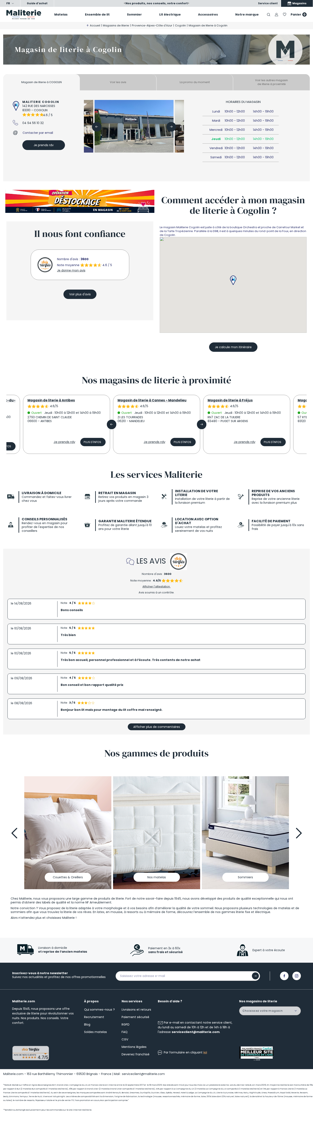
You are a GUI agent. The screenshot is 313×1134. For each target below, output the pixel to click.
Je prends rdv (44, 145)
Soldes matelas (95, 1032)
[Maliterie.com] (26, 14)
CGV (125, 1039)
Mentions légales (134, 1047)
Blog (87, 1024)
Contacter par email (38, 133)
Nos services (132, 1001)
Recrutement (94, 1017)
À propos (91, 1001)
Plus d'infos (92, 442)
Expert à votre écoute (269, 950)
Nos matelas (156, 877)
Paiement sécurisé (135, 1017)
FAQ (125, 1032)
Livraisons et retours (136, 1009)
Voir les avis (118, 82)
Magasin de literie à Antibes (51, 400)
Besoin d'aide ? (170, 1001)
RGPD (125, 1024)
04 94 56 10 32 (33, 123)
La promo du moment (195, 82)
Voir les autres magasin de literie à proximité (271, 82)
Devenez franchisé (135, 1054)
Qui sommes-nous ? (99, 1009)
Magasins (299, 3)
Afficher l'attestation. (156, 586)
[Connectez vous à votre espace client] (276, 14)
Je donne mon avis (71, 270)
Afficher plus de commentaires (156, 727)
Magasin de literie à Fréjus (230, 400)
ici (205, 1052)
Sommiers (245, 877)
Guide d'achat (37, 3)
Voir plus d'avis (80, 294)
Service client (268, 3)
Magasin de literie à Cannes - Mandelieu (152, 400)
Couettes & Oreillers (68, 877)
